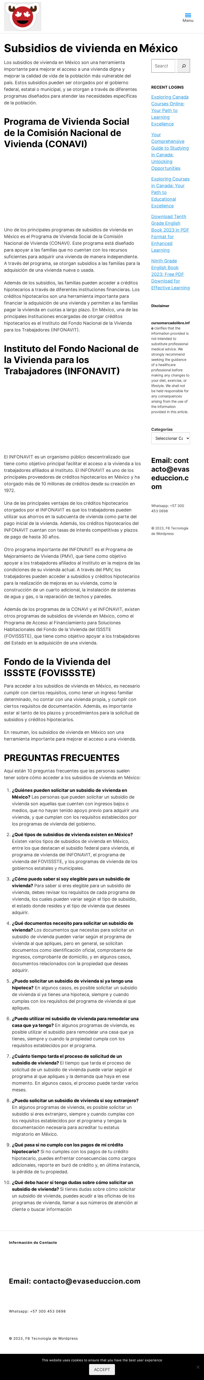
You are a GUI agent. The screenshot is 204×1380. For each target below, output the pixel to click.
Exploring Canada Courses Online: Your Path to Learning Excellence (170, 110)
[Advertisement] (72, 188)
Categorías (162, 429)
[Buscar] (184, 65)
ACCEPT (102, 1369)
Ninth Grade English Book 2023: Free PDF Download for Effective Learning (170, 274)
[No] (197, 1367)
